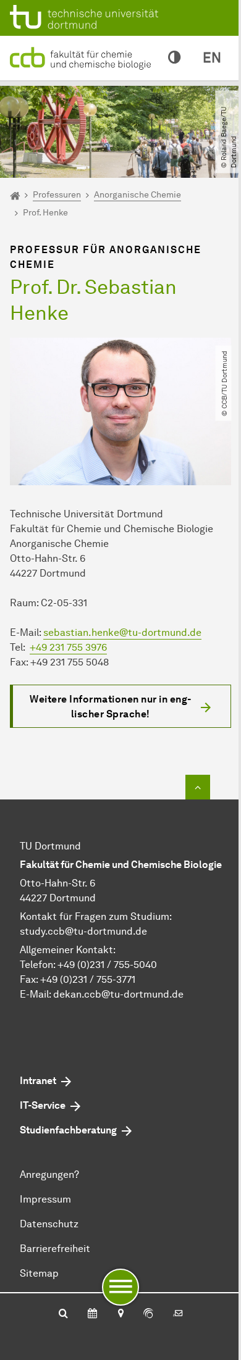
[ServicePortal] (148, 1314)
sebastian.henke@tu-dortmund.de (122, 632)
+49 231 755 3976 (68, 647)
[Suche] (63, 1314)
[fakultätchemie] (83, 57)
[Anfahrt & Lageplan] (120, 1314)
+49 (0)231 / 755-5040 (107, 964)
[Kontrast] (174, 58)
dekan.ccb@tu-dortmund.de (118, 994)
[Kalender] (92, 1314)
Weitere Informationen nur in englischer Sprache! (110, 706)
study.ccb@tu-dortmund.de (83, 931)
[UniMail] (178, 1314)
